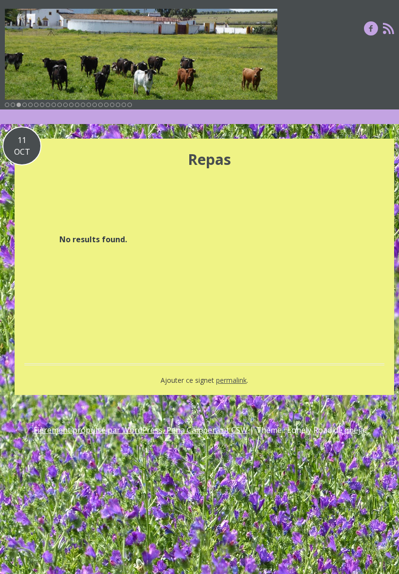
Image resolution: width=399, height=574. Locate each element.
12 (71, 105)
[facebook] (371, 28)
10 (59, 105)
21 (124, 105)
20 (118, 105)
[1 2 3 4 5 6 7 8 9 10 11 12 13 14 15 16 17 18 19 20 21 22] (141, 54)
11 (65, 105)
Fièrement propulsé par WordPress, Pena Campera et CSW (141, 430)
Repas (209, 159)
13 (77, 105)
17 (100, 105)
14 (83, 105)
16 (94, 105)
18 (106, 105)
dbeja (354, 430)
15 (89, 105)
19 (112, 105)
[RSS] (388, 28)
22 (129, 105)
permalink (231, 380)
